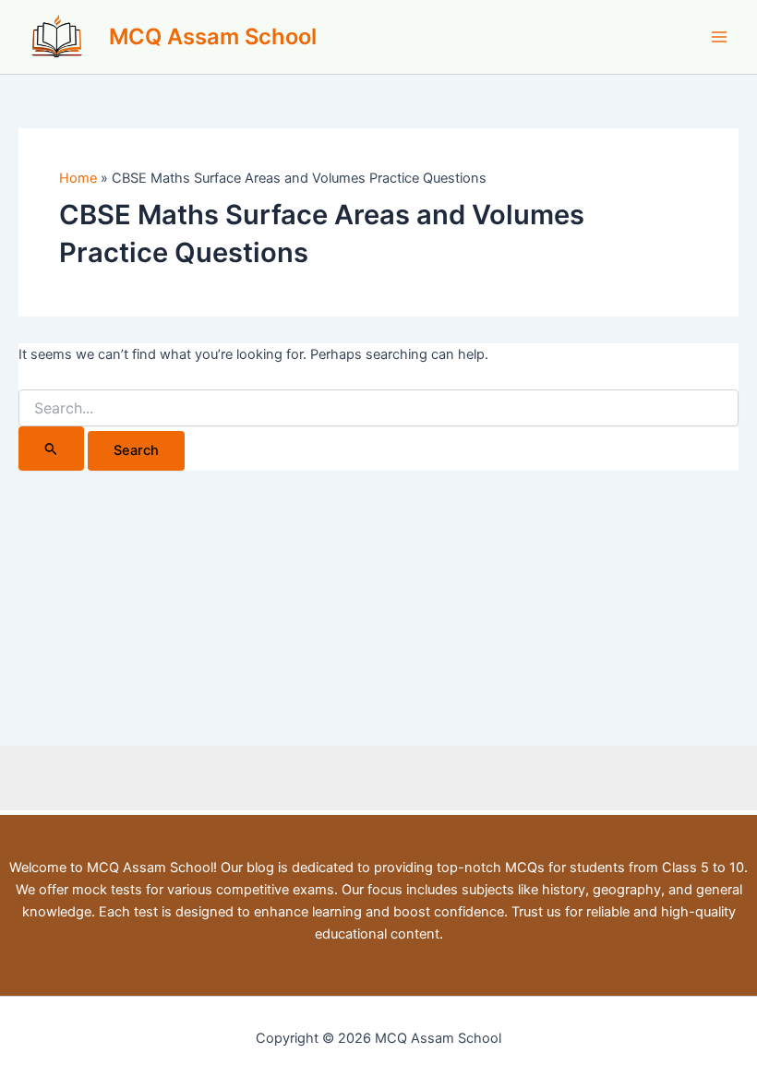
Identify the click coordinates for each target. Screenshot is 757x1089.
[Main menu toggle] (719, 37)
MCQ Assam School (213, 36)
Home (78, 178)
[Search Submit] (51, 448)
